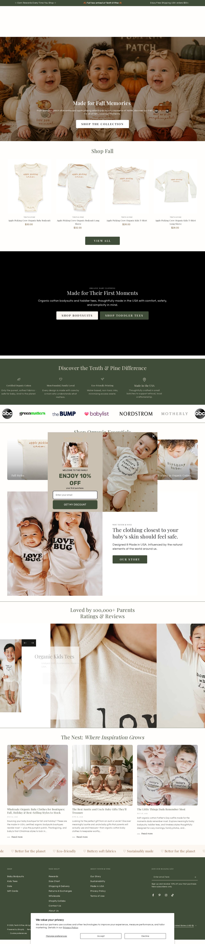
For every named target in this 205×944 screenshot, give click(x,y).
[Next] (32, 643)
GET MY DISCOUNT (75, 504)
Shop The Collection (102, 124)
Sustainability (97, 881)
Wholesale (54, 896)
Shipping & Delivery (59, 886)
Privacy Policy (70, 927)
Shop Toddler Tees (124, 315)
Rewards (53, 876)
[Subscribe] (196, 877)
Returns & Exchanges (60, 891)
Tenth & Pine (19, 925)
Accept (101, 936)
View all (102, 240)
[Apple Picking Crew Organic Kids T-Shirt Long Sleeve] (175, 186)
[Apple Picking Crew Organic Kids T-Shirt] (127, 186)
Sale (9, 886)
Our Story (130, 559)
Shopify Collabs (57, 901)
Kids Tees (12, 881)
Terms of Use (97, 896)
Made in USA (97, 886)
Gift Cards (12, 891)
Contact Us (55, 906)
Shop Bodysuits (77, 315)
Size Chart (54, 881)
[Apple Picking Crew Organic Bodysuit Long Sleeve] (78, 186)
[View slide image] (19, 675)
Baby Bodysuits (15, 876)
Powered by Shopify (15, 929)
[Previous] (25, 643)
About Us (54, 911)
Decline (145, 936)
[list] (102, 388)
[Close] (153, 436)
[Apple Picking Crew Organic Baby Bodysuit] (29, 186)
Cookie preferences (18, 933)
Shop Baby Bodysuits (49, 683)
